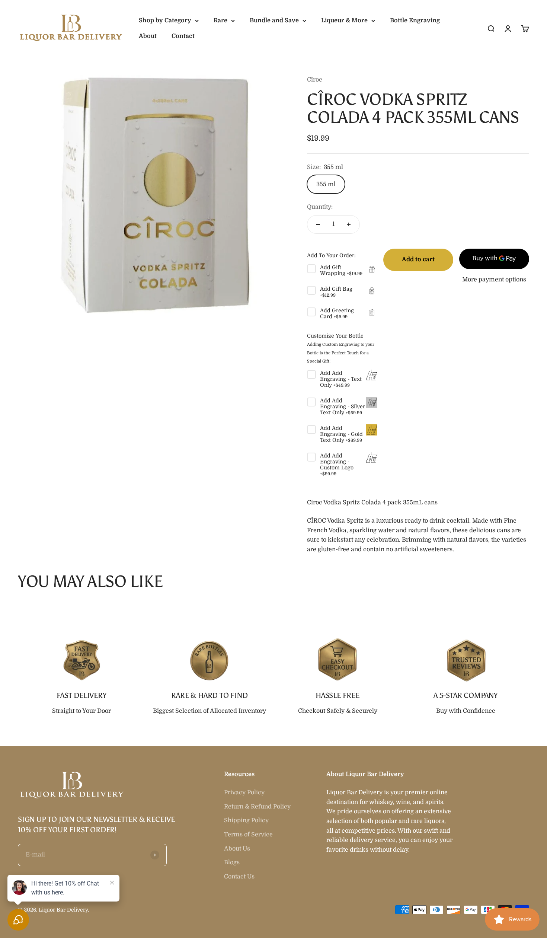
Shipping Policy (246, 820)
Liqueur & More (344, 20)
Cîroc (314, 79)
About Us (237, 848)
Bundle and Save (274, 20)
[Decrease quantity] (318, 224)
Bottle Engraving (415, 20)
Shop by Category (165, 20)
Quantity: (320, 207)
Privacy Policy (244, 792)
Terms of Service (248, 834)
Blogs (232, 862)
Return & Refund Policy (257, 806)
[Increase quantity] (348, 224)
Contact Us (239, 876)
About (148, 36)
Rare (220, 20)
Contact (183, 36)
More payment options (494, 279)
